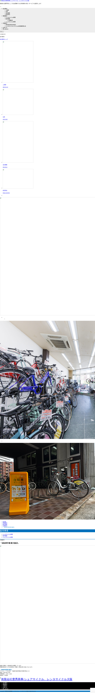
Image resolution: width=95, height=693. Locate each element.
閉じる (2, 31)
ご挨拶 (7, 10)
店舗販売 (10, 20)
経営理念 (8, 14)
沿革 (7, 11)
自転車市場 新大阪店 (11, 24)
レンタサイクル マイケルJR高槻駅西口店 (16, 26)
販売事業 (8, 18)
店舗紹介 (5, 23)
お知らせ (5, 27)
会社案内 (5, 8)
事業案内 (5, 15)
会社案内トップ (4, 39)
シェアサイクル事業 (11, 21)
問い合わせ (5, 29)
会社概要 (8, 13)
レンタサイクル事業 (11, 17)
